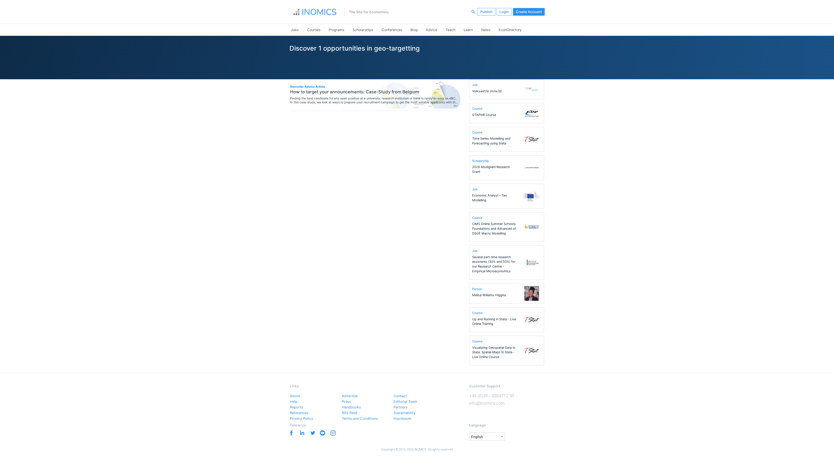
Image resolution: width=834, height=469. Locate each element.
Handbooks (351, 407)
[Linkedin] (301, 432)
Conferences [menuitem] (392, 30)
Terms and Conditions (360, 419)
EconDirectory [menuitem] (510, 30)
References (299, 413)
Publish (486, 12)
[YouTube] (322, 433)
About (295, 396)
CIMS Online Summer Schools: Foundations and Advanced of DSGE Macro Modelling (494, 228)
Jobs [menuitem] (295, 30)
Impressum (402, 419)
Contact (400, 396)
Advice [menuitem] (431, 30)
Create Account (529, 12)
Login (504, 12)
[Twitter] (312, 432)
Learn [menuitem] (468, 30)
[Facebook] (290, 432)
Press (346, 402)
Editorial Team (405, 402)
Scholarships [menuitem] (362, 30)
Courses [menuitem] (313, 30)
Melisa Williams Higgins (489, 295)
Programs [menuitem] (336, 30)
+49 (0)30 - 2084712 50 (491, 395)
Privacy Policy (301, 419)
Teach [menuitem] (450, 30)
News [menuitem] (485, 30)
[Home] (315, 12)
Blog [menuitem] (414, 30)
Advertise (350, 396)
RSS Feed (349, 413)
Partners (400, 407)
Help (294, 402)
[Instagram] (333, 433)
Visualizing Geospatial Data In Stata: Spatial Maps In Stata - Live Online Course (493, 352)
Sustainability (404, 413)
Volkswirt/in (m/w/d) (487, 91)
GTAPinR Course (484, 115)
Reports (296, 407)
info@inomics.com (487, 403)
